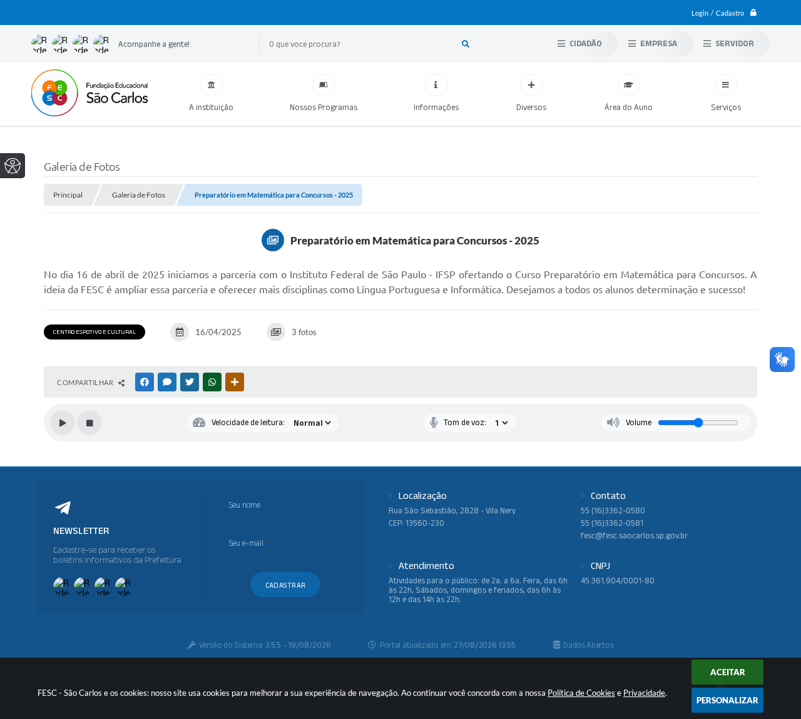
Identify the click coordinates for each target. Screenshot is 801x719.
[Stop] (89, 422)
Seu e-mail (246, 543)
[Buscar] (465, 43)
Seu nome (244, 505)
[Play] (62, 422)
